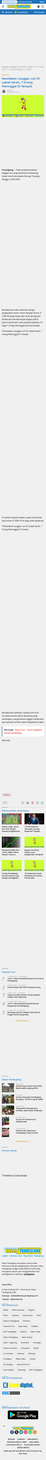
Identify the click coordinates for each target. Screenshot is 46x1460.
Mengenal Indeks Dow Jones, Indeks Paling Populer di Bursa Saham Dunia (11, 852)
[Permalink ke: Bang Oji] (4, 91)
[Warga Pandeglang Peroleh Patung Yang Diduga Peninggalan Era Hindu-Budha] (12, 865)
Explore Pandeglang (11, 1321)
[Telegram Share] (37, 803)
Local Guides (8, 1353)
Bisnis (5, 1315)
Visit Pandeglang (35, 1370)
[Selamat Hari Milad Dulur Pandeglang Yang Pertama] (5, 1132)
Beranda (5, 66)
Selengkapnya (22, 1021)
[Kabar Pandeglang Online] (18, 6)
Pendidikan (7, 1359)
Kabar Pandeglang (10, 1337)
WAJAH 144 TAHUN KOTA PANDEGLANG (26, 1120)
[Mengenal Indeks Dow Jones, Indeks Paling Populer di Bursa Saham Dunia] (12, 842)
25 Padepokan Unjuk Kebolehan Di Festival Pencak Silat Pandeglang (33, 875)
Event (39, 1315)
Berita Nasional (18, 1310)
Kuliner (36, 1348)
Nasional (20, 1353)
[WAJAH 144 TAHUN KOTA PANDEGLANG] (5, 1121)
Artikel (5, 1310)
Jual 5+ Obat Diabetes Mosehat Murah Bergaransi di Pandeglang (23, 1004)
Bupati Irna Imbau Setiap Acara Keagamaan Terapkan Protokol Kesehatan (34, 852)
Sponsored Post (23, 1364)
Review (32, 1359)
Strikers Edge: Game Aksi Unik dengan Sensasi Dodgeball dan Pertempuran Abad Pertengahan (11, 829)
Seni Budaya (8, 1364)
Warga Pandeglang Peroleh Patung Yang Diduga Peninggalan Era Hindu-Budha (10, 875)
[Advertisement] (23, 40)
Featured (26, 1321)
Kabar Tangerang (10, 1342)
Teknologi (21, 1370)
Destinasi (15, 1315)
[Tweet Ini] (27, 803)
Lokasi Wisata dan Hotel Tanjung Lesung (23, 987)
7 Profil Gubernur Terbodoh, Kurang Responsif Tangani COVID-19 (32, 829)
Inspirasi (23, 1331)
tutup (4, 1426)
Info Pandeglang (9, 1331)
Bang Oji (10, 90)
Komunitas (25, 1348)
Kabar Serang (26, 1337)
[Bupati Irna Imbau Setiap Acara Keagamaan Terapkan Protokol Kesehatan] (34, 842)
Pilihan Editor (21, 1359)
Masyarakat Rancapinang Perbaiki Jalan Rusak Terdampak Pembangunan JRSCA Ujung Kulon (30, 1109)
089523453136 (16, 1299)
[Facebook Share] (23, 803)
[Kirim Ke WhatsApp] (42, 803)
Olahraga (31, 1353)
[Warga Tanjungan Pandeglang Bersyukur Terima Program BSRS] (8, 1099)
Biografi (31, 1310)
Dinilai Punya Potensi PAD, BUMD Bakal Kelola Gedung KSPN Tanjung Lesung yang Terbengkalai (29, 1087)
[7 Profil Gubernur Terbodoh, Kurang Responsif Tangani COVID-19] (34, 818)
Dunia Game (28, 1315)
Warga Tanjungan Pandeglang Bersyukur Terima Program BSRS (29, 1098)
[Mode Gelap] (38, 7)
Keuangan (37, 1342)
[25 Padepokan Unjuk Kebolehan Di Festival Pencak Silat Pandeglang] (34, 865)
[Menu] (3, 6)
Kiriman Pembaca (10, 1348)
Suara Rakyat (8, 1370)
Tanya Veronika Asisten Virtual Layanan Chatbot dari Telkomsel (23, 996)
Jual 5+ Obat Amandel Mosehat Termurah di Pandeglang (25, 979)
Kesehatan (25, 1342)
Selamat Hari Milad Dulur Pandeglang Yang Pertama (27, 1132)
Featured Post (8, 1326)
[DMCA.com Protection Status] (11, 1393)
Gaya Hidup (22, 1326)
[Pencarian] (42, 7)
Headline (13, 66)
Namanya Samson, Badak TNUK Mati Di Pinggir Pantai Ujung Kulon (23, 1013)
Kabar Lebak (35, 1331)
